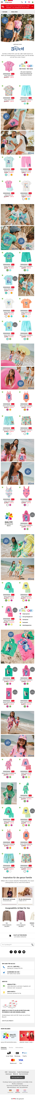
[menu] (2, 2)
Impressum (9, 1074)
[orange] (11, 175)
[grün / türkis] (6, 600)
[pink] (25, 175)
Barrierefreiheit (23, 1074)
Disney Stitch (14, 11)
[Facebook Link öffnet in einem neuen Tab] (11, 951)
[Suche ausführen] (32, 945)
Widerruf (15, 1074)
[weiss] (9, 175)
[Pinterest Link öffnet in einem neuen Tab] (19, 951)
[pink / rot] (11, 600)
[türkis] (6, 293)
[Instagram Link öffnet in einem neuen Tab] (15, 951)
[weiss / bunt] (10, 434)
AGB (6, 1072)
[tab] (4, 1047)
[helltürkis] (25, 103)
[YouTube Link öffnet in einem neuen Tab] (23, 951)
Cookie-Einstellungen (23, 1072)
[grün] (27, 103)
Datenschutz (12, 1072)
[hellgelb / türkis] (9, 600)
